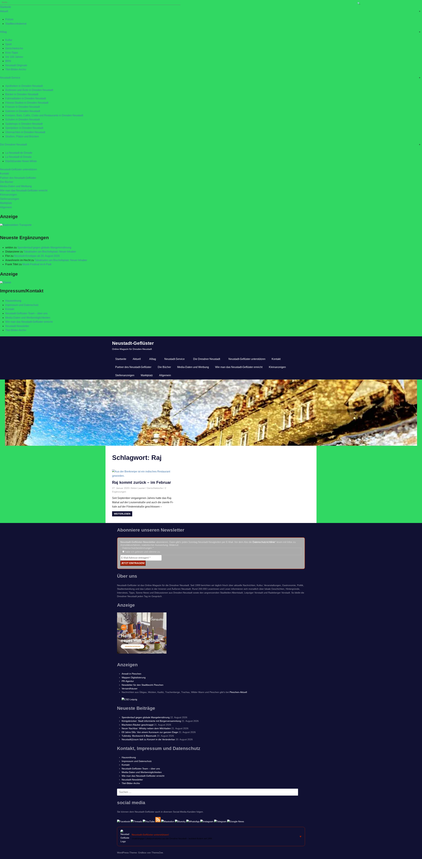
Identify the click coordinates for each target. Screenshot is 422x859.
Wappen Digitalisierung (134, 677)
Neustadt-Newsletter (17, 326)
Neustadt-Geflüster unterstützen (18, 169)
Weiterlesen (122, 513)
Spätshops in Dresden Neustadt (24, 123)
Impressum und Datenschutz (22, 305)
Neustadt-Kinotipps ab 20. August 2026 (37, 255)
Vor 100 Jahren (14, 57)
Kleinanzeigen (8, 194)
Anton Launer (138, 488)
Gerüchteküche (14, 48)
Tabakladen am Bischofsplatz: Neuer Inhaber (50, 251)
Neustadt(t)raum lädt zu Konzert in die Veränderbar (148, 739)
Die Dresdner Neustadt (13, 144)
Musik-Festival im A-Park (36, 264)
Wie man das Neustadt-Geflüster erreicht (23, 190)
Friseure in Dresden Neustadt (22, 106)
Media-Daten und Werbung (16, 186)
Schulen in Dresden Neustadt (22, 119)
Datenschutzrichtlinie (264, 542)
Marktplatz (6, 203)
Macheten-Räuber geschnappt (137, 724)
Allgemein (6, 207)
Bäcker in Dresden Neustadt (21, 94)
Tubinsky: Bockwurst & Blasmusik (139, 735)
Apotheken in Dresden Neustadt (24, 85)
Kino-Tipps (11, 52)
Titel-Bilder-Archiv (15, 69)
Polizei (9, 19)
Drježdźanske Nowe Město (21, 161)
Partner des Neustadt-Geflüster (18, 177)
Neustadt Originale (16, 65)
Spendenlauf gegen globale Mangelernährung (44, 247)
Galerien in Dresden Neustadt (22, 111)
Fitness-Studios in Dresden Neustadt (26, 102)
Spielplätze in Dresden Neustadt (24, 128)
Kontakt (4, 173)
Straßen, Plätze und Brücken (22, 136)
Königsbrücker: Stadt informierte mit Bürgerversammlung (151, 721)
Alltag (3, 31)
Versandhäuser (129, 688)
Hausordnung (13, 300)
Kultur (8, 40)
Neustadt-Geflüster (133, 343)
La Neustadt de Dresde (18, 152)
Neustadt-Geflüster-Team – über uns (26, 313)
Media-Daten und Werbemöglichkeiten (27, 317)
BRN (8, 61)
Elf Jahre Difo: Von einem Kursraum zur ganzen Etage (150, 732)
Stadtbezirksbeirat (15, 23)
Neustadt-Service (10, 77)
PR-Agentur (128, 681)
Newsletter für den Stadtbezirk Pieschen (142, 685)
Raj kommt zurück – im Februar (141, 482)
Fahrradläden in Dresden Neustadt (25, 98)
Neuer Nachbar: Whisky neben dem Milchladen (146, 728)
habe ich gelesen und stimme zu (142, 551)
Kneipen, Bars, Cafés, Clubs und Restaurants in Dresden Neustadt (44, 115)
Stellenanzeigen (9, 198)
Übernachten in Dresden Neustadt (25, 132)
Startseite (5, 7)
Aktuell (4, 11)
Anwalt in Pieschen (131, 673)
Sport (8, 44)
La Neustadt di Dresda (18, 156)
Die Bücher (6, 182)
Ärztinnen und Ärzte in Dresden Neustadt (29, 90)
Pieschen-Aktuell (238, 692)
